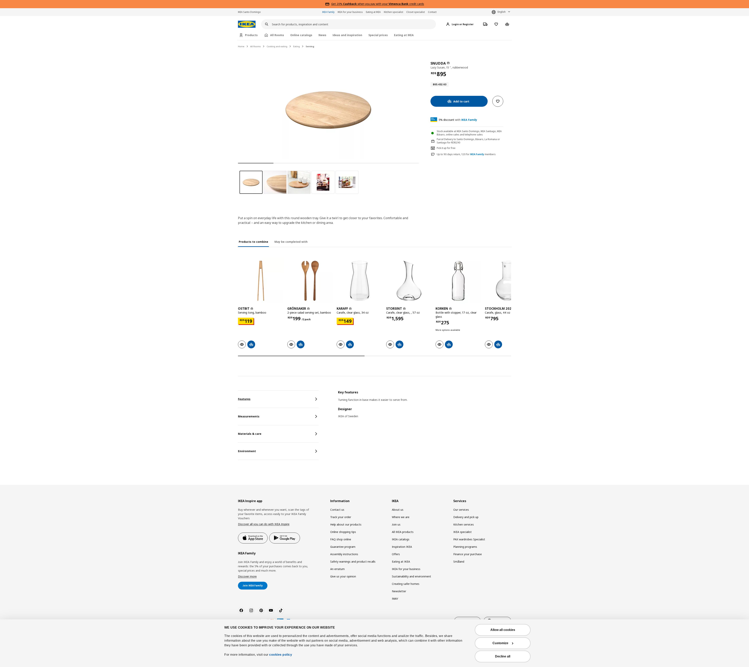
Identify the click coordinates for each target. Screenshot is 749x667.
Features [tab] (244, 399)
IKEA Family (328, 12)
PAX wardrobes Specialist (469, 539)
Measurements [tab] (248, 416)
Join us (396, 524)
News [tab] (322, 35)
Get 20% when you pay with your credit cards (377, 4)
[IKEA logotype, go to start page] (247, 24)
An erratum (337, 569)
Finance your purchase (467, 554)
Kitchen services (463, 524)
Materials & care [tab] (249, 434)
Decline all (502, 656)
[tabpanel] (424, 406)
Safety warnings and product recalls (352, 561)
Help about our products (345, 524)
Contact (432, 12)
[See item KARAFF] (359, 280)
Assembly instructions (344, 554)
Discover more (247, 576)
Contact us (337, 509)
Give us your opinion (343, 576)
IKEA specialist (462, 532)
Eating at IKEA (373, 12)
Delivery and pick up (465, 517)
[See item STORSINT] (409, 280)
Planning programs (465, 547)
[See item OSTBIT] (260, 280)
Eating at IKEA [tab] (404, 35)
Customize (500, 643)
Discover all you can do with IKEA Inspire (263, 524)
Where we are (400, 517)
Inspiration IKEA (402, 547)
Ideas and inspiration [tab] (347, 35)
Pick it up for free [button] (446, 148)
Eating (296, 46)
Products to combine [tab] (253, 242)
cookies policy (280, 654)
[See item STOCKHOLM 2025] (507, 280)
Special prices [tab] (378, 35)
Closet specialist (415, 12)
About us (397, 509)
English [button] (502, 11)
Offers (396, 554)
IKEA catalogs (400, 539)
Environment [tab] (247, 451)
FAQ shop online (340, 539)
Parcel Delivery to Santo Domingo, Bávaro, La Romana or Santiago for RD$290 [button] (468, 141)
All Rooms (255, 46)
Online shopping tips (343, 532)
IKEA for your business (350, 12)
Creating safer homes (405, 584)
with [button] (458, 120)
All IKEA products (403, 532)
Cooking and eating (277, 46)
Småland (458, 561)
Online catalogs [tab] (301, 35)
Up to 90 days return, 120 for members (466, 154)
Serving (310, 46)
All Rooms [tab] (277, 35)
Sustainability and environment (411, 576)
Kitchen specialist (393, 12)
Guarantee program (342, 547)
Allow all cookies (502, 629)
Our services (461, 509)
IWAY (395, 598)
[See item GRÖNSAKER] (310, 280)
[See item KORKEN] (458, 280)
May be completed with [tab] (291, 242)
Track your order (340, 517)
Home (241, 46)
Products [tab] (251, 35)
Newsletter (399, 591)
